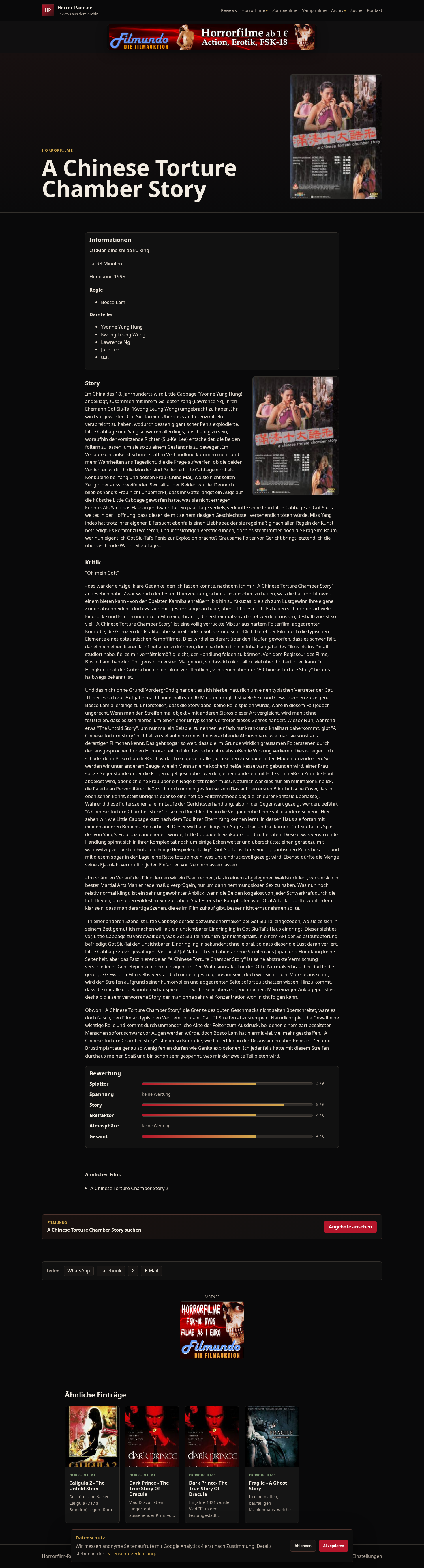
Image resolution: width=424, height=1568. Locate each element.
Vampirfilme (314, 10)
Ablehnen (303, 1546)
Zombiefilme (284, 10)
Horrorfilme (253, 10)
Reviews (229, 10)
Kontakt (374, 10)
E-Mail (151, 1270)
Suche (356, 10)
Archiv (337, 10)
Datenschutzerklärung (130, 1553)
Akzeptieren (333, 1546)
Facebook (110, 1270)
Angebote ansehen (350, 1227)
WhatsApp (78, 1270)
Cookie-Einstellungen (359, 1556)
